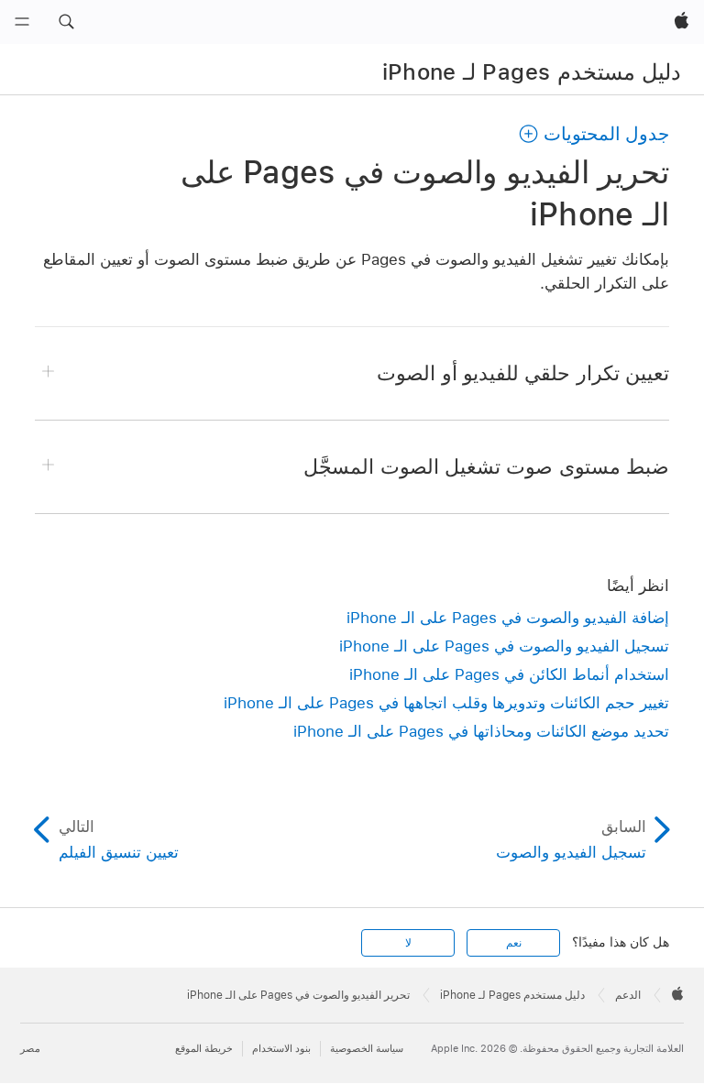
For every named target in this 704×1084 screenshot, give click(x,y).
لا (408, 942)
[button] (66, 22)
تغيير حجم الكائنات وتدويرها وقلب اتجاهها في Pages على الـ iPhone (446, 703)
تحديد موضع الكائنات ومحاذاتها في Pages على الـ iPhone (481, 731)
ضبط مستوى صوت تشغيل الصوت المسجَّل (486, 466)
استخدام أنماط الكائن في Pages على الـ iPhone (509, 674)
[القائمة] (22, 22)
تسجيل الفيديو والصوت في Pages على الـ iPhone (504, 646)
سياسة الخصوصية (366, 1048)
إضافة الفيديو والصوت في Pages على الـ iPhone (507, 617)
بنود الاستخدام (281, 1048)
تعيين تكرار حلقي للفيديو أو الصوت (523, 373)
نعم (514, 942)
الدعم (628, 995)
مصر (30, 1048)
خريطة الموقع (204, 1048)
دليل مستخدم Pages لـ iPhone (531, 72)
